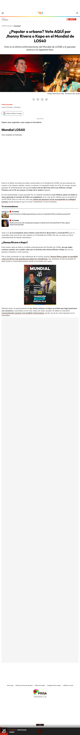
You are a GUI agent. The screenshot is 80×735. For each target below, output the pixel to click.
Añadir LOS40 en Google (14, 113)
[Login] (77, 13)
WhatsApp (42, 99)
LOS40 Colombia (40, 13)
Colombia (5, 20)
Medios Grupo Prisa (40, 696)
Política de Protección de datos (24, 685)
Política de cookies (40, 685)
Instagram (36, 672)
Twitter (38, 99)
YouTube (40, 672)
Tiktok (32, 672)
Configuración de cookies (54, 685)
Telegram (46, 99)
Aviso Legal (10, 685)
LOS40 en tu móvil (68, 685)
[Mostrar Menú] (3, 13)
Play (40, 731)
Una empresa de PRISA (40, 692)
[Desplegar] (40, 725)
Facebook (33, 99)
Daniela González (7, 104)
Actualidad (17, 26)
